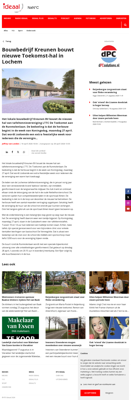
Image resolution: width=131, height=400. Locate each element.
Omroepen (121, 18)
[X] (128, 197)
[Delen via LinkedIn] (7, 152)
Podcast (65, 18)
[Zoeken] (125, 25)
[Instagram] (128, 203)
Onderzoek (31, 31)
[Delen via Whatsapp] (24, 152)
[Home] (13, 7)
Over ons (59, 375)
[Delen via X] (18, 152)
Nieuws (7, 18)
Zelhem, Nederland (40, 7)
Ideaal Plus (37, 18)
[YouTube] (128, 209)
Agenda (77, 18)
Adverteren (106, 18)
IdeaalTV (52, 18)
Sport (20, 31)
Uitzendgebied (62, 379)
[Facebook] (128, 191)
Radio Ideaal (21, 18)
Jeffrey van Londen (10, 143)
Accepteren (90, 393)
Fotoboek (91, 18)
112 (13, 31)
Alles (6, 31)
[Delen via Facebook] (12, 152)
